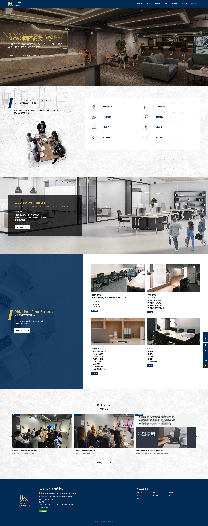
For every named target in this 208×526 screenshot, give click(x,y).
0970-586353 (49, 502)
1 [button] (102, 82)
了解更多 (94, 311)
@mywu (46, 507)
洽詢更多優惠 (20, 227)
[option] (104, 47)
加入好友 (43, 511)
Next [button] (198, 436)
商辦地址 (41, 496)
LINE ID (41, 507)
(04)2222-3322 (49, 499)
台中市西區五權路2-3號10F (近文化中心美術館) (58, 496)
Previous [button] (10, 436)
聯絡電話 (41, 499)
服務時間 (41, 505)
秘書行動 (41, 502)
